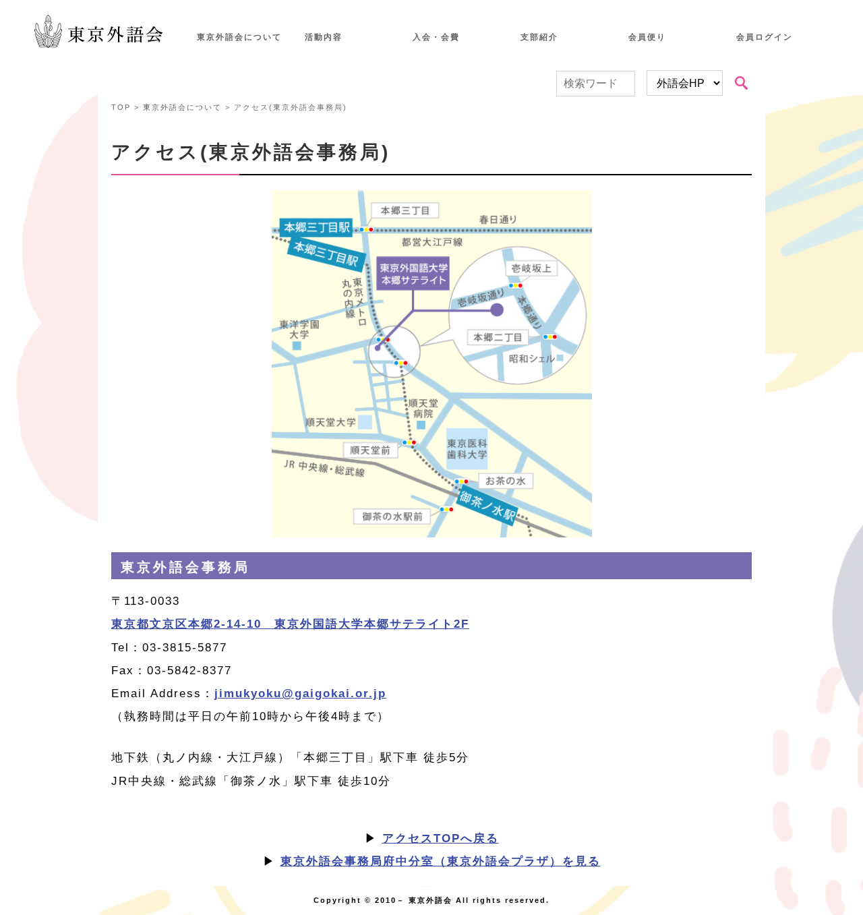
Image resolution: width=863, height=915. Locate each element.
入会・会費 (436, 37)
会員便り (647, 37)
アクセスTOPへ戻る (440, 838)
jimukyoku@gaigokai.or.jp (300, 693)
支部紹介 (539, 37)
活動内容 (324, 37)
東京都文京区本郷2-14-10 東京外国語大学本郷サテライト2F (290, 624)
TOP (121, 107)
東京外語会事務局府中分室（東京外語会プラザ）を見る (440, 861)
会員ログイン (764, 37)
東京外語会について (239, 37)
